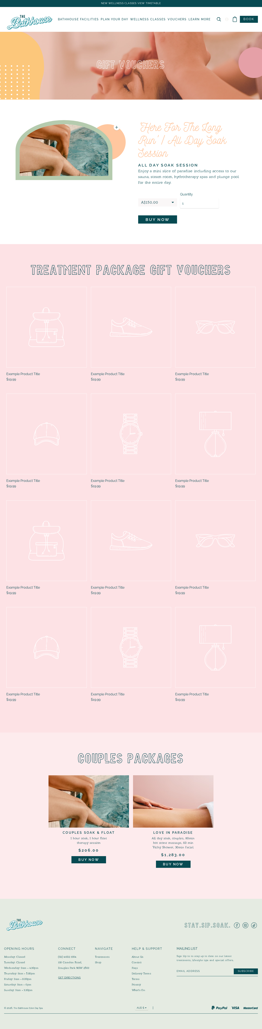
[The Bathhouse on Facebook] (237, 925)
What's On (138, 990)
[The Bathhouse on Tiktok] (254, 925)
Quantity (186, 194)
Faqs (135, 967)
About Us (137, 956)
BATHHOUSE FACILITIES (78, 19)
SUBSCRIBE (246, 971)
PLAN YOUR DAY (114, 19)
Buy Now (88, 860)
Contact (137, 962)
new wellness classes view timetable (131, 3)
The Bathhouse (21, 1008)
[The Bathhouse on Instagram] (245, 925)
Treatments (102, 956)
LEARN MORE (200, 19)
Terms (136, 979)
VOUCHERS (177, 19)
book (248, 19)
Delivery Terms (141, 973)
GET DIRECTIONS (69, 977)
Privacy (136, 984)
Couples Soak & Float (89, 833)
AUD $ (140, 1007)
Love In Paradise (173, 833)
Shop (98, 962)
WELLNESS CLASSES (148, 19)
